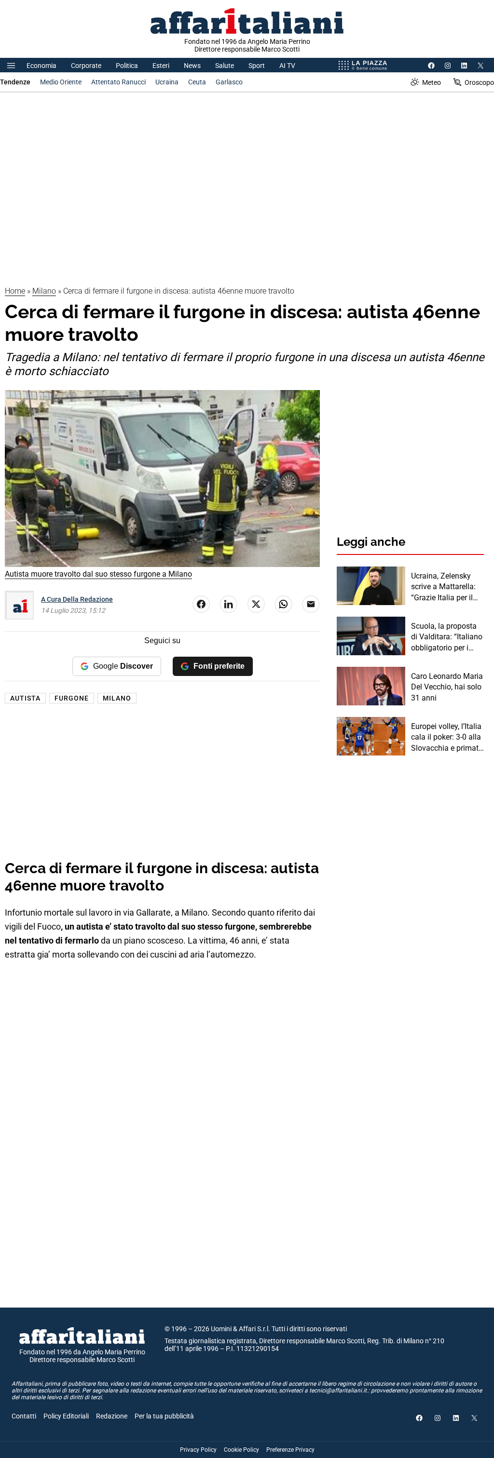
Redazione (111, 1416)
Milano (44, 291)
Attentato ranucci (118, 82)
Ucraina (166, 82)
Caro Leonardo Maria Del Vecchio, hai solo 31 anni (447, 687)
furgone (72, 698)
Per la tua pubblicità (164, 1416)
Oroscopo (479, 82)
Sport (256, 65)
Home (15, 291)
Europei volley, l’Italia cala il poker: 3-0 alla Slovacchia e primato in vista (447, 738)
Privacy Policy (198, 1449)
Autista (25, 698)
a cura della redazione (77, 599)
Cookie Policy (241, 1449)
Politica (127, 65)
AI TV (287, 65)
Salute (224, 65)
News (192, 65)
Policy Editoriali (66, 1416)
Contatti (24, 1416)
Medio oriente (61, 82)
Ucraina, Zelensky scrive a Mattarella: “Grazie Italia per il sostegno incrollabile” (443, 587)
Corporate (86, 65)
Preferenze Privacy (290, 1449)
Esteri (160, 65)
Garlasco (229, 82)
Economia (41, 65)
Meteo (431, 82)
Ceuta (197, 82)
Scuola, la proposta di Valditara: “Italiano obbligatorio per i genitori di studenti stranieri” (446, 637)
